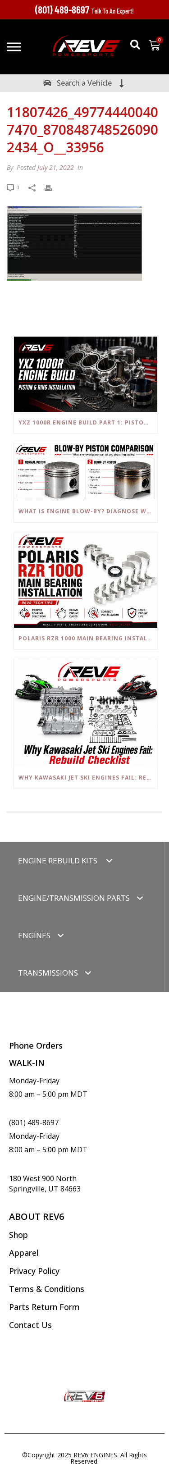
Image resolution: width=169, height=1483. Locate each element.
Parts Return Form (44, 1306)
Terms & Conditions (46, 1288)
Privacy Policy (34, 1270)
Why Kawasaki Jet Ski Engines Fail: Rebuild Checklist (87, 777)
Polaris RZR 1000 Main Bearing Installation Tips (87, 638)
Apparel (23, 1252)
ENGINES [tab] (34, 935)
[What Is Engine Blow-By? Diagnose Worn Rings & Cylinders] (85, 472)
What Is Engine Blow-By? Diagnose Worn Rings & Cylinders (87, 511)
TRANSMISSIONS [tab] (48, 972)
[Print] (53, 187)
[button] (135, 45)
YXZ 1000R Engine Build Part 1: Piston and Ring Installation (87, 422)
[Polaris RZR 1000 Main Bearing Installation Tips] (85, 580)
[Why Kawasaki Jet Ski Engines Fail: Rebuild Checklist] (85, 713)
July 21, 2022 (55, 167)
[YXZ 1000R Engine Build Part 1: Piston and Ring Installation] (85, 374)
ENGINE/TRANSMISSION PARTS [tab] (74, 898)
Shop (18, 1234)
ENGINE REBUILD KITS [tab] (58, 860)
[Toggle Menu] (14, 47)
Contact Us (30, 1324)
